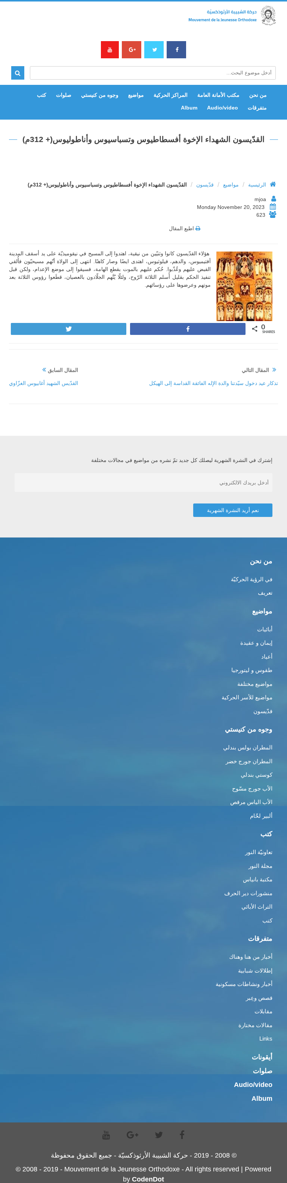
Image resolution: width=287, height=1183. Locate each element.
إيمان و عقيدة (256, 643)
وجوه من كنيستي (99, 95)
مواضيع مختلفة (254, 684)
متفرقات (257, 108)
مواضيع (136, 95)
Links (265, 1038)
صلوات (63, 95)
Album (189, 108)
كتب (41, 95)
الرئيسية (257, 185)
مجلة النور (260, 866)
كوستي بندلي (256, 774)
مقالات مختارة (255, 1025)
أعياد (266, 656)
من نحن (258, 95)
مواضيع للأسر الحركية (247, 697)
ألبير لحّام (261, 816)
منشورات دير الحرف (248, 893)
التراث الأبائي (256, 906)
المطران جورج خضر (249, 761)
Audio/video (222, 108)
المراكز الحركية (171, 95)
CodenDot (148, 1179)
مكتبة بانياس (257, 879)
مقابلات (263, 1011)
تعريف (265, 592)
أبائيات (264, 629)
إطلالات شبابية (255, 970)
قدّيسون (205, 185)
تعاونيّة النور (258, 852)
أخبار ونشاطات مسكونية (244, 984)
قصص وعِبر (259, 998)
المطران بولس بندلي (247, 747)
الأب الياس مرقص (251, 802)
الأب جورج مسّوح (252, 788)
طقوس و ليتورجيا (251, 670)
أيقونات (262, 1057)
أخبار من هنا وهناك (250, 957)
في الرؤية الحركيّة (251, 579)
